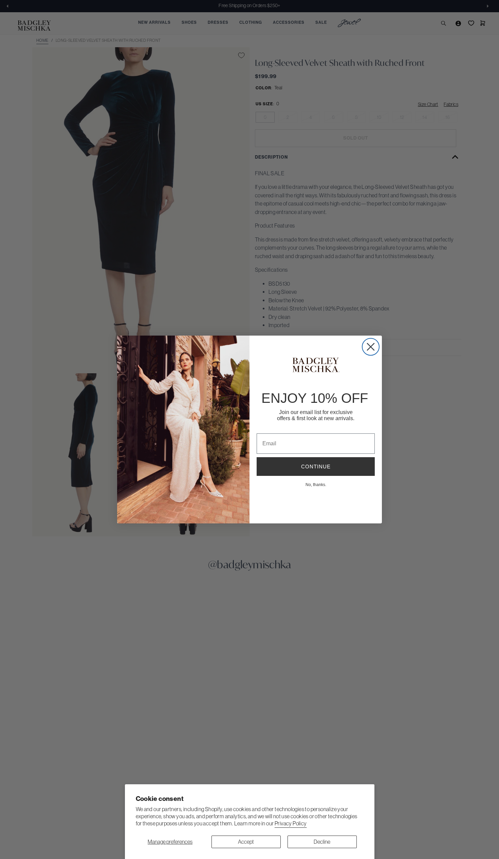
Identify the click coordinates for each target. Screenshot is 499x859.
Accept (246, 842)
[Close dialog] (370, 346)
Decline (322, 842)
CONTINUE (316, 466)
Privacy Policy (291, 823)
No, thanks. (316, 484)
